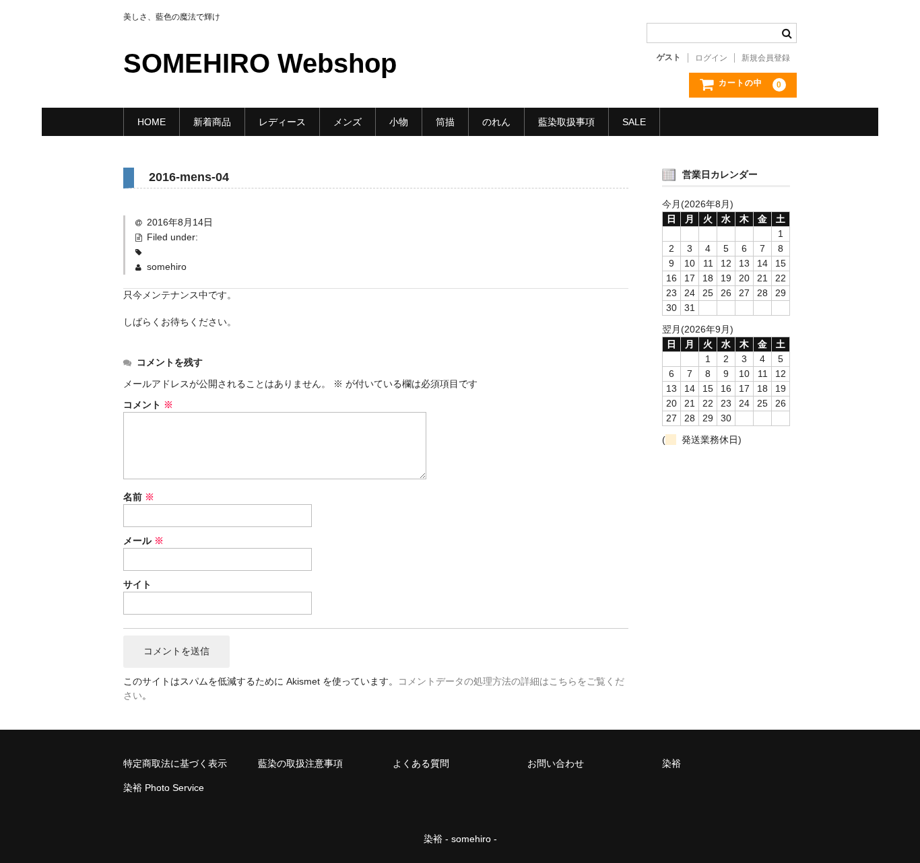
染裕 (671, 763)
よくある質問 (421, 763)
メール (143, 540)
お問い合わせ (555, 763)
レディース (282, 121)
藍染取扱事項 (566, 121)
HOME (151, 121)
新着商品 (212, 121)
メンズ (347, 121)
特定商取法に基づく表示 (175, 763)
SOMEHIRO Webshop (260, 63)
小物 (398, 121)
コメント (148, 404)
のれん (496, 121)
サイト (137, 584)
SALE (634, 121)
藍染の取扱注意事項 (300, 763)
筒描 (445, 121)
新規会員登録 (766, 58)
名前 (138, 496)
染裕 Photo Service (163, 787)
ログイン (711, 58)
